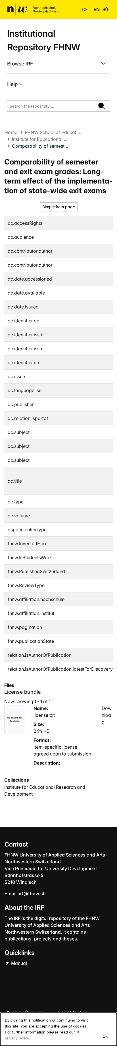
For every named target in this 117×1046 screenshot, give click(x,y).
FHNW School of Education (53, 132)
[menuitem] (58, 64)
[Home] (33, 9)
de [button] (85, 9)
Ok (105, 1036)
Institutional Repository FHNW (43, 40)
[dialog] (58, 1029)
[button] (105, 9)
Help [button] (13, 84)
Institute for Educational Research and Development (40, 139)
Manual (18, 963)
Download (107, 715)
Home (11, 132)
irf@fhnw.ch (32, 893)
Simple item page (58, 206)
